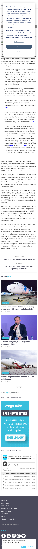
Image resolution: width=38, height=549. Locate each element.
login (7, 393)
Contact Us (5, 506)
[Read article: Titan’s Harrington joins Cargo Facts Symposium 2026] (19, 327)
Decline (19, 51)
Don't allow (31, 547)
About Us (4, 500)
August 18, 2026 (6, 346)
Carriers (5, 303)
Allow (23, 547)
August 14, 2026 (6, 381)
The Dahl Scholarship (8, 519)
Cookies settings (19, 42)
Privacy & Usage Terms (9, 508)
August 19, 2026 (6, 311)
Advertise (4, 514)
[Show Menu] (2, 5)
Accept (19, 47)
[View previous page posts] (17, 387)
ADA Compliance (6, 511)
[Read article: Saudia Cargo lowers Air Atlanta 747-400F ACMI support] (19, 362)
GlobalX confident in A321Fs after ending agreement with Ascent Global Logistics (17, 308)
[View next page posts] (20, 387)
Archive (3, 516)
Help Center (5, 503)
